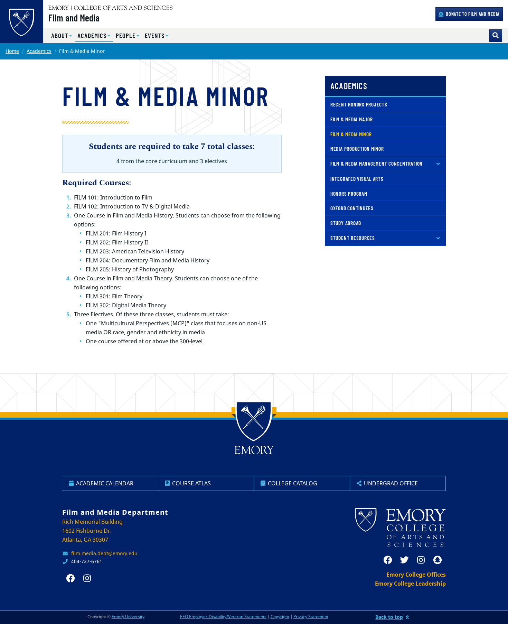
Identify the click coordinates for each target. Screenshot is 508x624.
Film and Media (74, 17)
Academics (39, 51)
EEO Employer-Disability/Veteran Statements (223, 617)
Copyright (280, 617)
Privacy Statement (310, 617)
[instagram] (421, 560)
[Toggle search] (495, 35)
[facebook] (387, 560)
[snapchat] (437, 560)
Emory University (128, 617)
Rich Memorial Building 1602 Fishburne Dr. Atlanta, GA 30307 (92, 530)
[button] (61, 36)
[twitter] (404, 560)
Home (12, 51)
